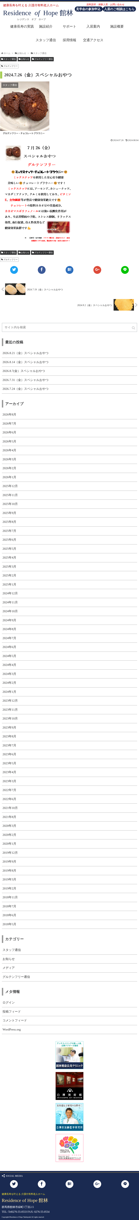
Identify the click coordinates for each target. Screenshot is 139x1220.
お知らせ (25, 59)
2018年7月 (9, 906)
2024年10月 (10, 611)
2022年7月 (9, 790)
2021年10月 (10, 808)
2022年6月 (9, 799)
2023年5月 (9, 763)
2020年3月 (9, 825)
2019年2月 (9, 888)
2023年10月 (10, 718)
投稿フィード (12, 1011)
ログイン (9, 1002)
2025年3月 (9, 566)
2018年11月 (10, 897)
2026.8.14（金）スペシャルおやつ (25, 362)
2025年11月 (10, 495)
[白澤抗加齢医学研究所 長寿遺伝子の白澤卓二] (69, 1130)
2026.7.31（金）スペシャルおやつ (25, 380)
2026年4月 (9, 450)
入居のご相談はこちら (119, 9)
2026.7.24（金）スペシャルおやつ (25, 388)
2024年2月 (9, 682)
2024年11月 (10, 602)
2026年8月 (9, 414)
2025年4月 (9, 557)
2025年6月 (9, 539)
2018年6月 (9, 915)
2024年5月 (9, 656)
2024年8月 (9, 629)
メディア (9, 967)
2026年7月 (9, 423)
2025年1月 (9, 584)
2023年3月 (9, 781)
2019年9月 (9, 861)
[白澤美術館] (69, 1099)
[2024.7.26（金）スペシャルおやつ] (69, 270)
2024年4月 (9, 665)
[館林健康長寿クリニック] (69, 1068)
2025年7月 (9, 531)
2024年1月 (9, 691)
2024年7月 (9, 638)
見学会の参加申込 (88, 9)
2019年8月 (9, 870)
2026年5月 (9, 441)
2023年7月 (9, 745)
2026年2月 (9, 468)
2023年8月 (9, 736)
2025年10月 (10, 504)
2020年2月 (9, 834)
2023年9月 (9, 727)
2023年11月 (10, 709)
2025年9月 (9, 513)
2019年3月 (9, 879)
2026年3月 (9, 459)
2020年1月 (9, 843)
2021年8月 (9, 817)
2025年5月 (9, 548)
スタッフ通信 (10, 59)
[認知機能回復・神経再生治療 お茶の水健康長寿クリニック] (69, 1161)
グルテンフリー (10, 66)
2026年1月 (9, 477)
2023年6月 (9, 754)
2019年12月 (10, 852)
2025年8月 (9, 521)
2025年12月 (10, 486)
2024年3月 (9, 674)
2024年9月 (9, 620)
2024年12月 (10, 593)
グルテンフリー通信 (43, 59)
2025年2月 (9, 575)
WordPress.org (12, 1029)
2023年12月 (10, 700)
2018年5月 (9, 924)
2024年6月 (9, 647)
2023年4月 (9, 772)
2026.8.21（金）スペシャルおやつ (25, 353)
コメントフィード (15, 1020)
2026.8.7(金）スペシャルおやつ (24, 371)
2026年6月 (9, 432)
